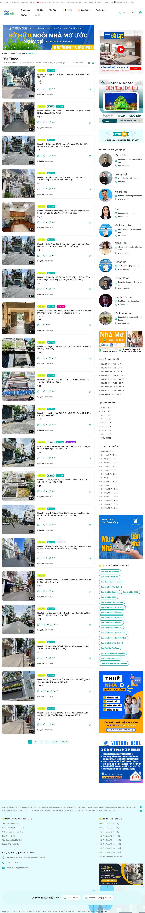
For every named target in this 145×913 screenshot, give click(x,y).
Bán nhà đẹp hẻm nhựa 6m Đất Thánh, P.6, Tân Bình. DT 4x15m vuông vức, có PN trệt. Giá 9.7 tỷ (61, 178)
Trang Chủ (25, 10)
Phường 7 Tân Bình (109, 478)
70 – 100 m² (106, 419)
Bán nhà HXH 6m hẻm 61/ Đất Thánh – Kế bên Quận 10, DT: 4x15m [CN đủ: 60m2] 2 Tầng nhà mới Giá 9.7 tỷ (63, 713)
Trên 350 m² (106, 438)
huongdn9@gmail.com (127, 213)
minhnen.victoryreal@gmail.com (130, 160)
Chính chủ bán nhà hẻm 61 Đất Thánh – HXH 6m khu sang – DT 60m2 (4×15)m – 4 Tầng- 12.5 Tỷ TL (63, 447)
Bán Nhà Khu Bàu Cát (109, 592)
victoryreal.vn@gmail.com (17, 868)
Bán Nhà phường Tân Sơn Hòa (113, 633)
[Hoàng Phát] (105, 283)
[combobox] (80, 62)
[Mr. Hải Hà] (105, 195)
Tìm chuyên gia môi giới (12, 840)
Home (4, 53)
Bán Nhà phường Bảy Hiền (111, 612)
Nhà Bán (39, 10)
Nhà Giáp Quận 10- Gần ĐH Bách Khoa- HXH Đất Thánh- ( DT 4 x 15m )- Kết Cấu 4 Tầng (64, 380)
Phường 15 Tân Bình (109, 508)
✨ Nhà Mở (67, 10)
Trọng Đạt (121, 174)
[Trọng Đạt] (105, 178)
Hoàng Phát (122, 278)
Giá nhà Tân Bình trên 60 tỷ (112, 394)
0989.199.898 (123, 288)
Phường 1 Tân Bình (109, 455)
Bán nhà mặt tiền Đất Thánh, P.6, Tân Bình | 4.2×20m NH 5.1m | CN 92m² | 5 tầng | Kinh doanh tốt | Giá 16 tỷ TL (64, 311)
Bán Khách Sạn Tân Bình (111, 582)
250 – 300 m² (106, 434)
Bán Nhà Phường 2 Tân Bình (112, 607)
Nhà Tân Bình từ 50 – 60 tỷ (112, 391)
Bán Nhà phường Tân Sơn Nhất (113, 638)
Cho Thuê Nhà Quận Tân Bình (113, 653)
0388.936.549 (123, 269)
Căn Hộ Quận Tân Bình (110, 658)
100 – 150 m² (106, 423)
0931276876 (123, 236)
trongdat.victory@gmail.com (129, 178)
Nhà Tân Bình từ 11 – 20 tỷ (112, 379)
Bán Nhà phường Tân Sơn (111, 628)
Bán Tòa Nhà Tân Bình (110, 648)
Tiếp (54, 742)
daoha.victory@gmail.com (128, 266)
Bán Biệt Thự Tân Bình (110, 572)
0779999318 (123, 305)
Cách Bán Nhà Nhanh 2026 (13, 828)
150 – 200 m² (106, 427)
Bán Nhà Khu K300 (108, 597)
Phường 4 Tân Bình (109, 466)
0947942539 (123, 166)
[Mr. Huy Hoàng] (105, 230)
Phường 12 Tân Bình (109, 497)
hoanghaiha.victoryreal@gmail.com (130, 318)
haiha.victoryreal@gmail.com (130, 196)
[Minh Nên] (105, 160)
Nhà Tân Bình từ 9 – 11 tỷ (112, 375)
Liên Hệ (37, 15)
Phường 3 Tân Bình (109, 463)
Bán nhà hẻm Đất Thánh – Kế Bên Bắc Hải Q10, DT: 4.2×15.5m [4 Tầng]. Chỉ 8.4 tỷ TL (64, 580)
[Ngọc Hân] (105, 248)
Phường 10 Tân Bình (109, 489)
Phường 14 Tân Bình (109, 504)
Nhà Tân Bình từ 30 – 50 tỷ (112, 387)
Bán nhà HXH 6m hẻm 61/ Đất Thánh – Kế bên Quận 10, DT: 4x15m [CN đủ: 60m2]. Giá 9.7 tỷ (63, 647)
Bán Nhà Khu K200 (130, 592)
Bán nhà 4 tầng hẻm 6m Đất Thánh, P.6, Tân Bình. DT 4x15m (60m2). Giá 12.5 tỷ (64, 347)
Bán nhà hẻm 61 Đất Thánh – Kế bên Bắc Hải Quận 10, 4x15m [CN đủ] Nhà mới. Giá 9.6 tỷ (64, 111)
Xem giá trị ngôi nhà (10, 844)
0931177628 (123, 253)
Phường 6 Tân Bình (109, 474)
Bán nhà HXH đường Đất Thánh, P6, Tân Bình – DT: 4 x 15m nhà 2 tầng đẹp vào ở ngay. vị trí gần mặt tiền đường (63, 278)
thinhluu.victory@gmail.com (129, 301)
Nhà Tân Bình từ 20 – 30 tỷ (112, 383)
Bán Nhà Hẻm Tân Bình (110, 587)
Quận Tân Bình (107, 451)
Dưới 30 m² (105, 408)
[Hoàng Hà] (105, 265)
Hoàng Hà (120, 261)
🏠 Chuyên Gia (84, 10)
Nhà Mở (50, 106)
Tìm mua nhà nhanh (10, 824)
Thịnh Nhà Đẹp (124, 297)
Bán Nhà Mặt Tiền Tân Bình (112, 602)
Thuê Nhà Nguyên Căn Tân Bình (114, 663)
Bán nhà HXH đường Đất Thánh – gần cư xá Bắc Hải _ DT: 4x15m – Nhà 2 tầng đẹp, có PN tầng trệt (62, 145)
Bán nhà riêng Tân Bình (110, 643)
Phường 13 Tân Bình (109, 500)
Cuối (63, 742)
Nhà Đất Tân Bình (18, 53)
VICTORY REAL (106, 911)
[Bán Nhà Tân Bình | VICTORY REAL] (9, 13)
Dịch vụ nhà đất (8, 836)
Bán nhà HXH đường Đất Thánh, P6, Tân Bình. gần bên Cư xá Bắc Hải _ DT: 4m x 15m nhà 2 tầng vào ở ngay (63, 245)
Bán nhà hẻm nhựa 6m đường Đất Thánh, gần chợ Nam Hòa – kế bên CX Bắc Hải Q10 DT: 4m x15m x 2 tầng (64, 211)
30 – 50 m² (105, 411)
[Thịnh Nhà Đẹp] (105, 300)
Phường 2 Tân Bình (109, 459)
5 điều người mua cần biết (12, 832)
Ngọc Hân (121, 242)
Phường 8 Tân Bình (109, 482)
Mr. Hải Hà (121, 191)
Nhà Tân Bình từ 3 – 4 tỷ (111, 364)
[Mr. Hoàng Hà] (105, 318)
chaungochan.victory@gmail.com (130, 248)
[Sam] (105, 213)
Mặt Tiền (52, 10)
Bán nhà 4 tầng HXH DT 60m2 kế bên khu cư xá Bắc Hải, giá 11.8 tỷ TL (63, 75)
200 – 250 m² (106, 430)
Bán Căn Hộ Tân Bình (109, 577)
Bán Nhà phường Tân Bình (111, 618)
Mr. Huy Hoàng (123, 225)
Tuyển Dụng (101, 10)
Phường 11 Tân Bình (109, 493)
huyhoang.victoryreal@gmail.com (130, 230)
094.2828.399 (123, 323)
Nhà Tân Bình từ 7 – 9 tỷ (111, 372)
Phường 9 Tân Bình (109, 485)
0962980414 (123, 182)
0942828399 (123, 199)
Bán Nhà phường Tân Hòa (111, 623)
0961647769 (123, 217)
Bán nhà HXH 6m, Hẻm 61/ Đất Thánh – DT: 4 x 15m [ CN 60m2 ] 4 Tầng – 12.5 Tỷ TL (62, 480)
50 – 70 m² (105, 415)
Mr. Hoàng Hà (123, 313)
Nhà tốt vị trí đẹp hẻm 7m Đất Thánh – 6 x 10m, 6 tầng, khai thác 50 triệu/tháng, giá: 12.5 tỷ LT (63, 614)
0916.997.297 (128, 13)
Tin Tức (24, 15)
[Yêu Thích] (90, 89)
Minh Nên (121, 155)
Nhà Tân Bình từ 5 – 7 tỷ (111, 368)
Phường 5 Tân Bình (109, 470)
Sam (117, 209)
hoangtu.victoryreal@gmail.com (130, 283)
